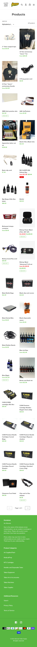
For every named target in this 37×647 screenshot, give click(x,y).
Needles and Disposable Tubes (13, 567)
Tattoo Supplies (8, 587)
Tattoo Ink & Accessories (11, 577)
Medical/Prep (8, 557)
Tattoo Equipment (9, 572)
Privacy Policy (8, 605)
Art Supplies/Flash (9, 552)
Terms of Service (9, 610)
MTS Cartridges (9, 562)
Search (6, 600)
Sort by (4, 21)
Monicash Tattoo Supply (21, 638)
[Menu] (34, 5)
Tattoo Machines (9, 582)
